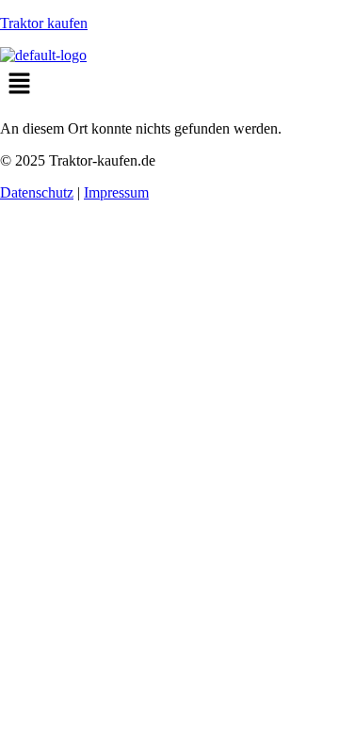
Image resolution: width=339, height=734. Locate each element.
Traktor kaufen (44, 23)
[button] (169, 84)
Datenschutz (36, 192)
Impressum (116, 192)
